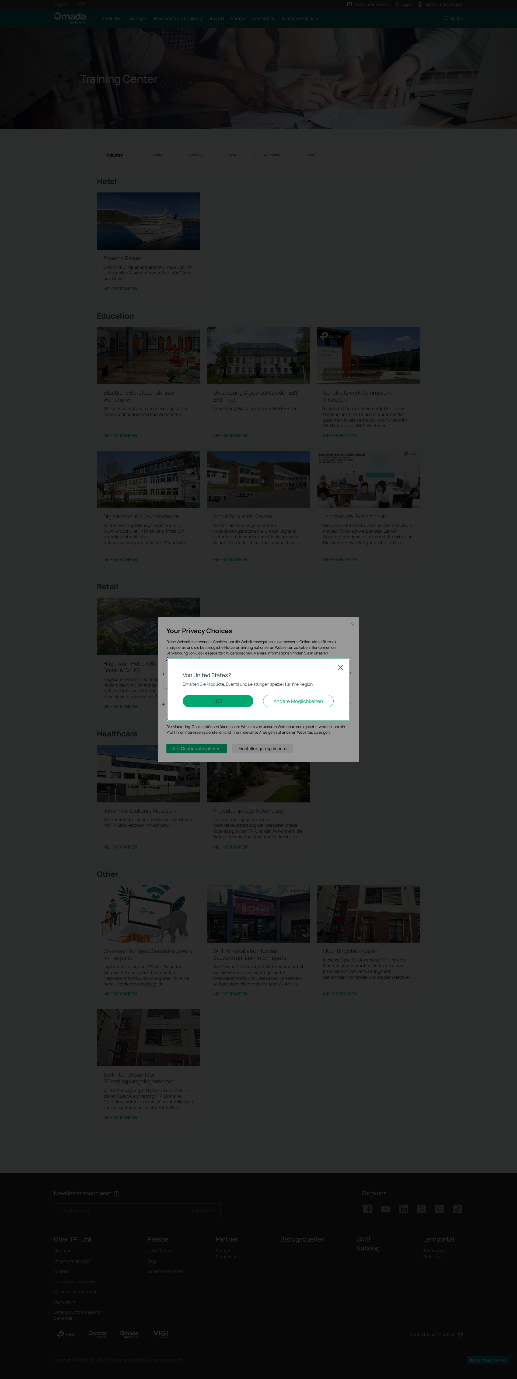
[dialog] (258, 689)
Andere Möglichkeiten (298, 701)
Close (340, 667)
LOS (218, 701)
